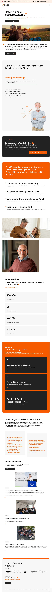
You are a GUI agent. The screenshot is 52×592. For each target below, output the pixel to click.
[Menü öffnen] (49, 5)
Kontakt (7, 583)
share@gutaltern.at (9, 568)
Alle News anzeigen (9, 468)
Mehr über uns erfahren (10, 53)
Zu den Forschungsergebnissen (11, 21)
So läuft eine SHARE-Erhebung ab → (40, 1)
